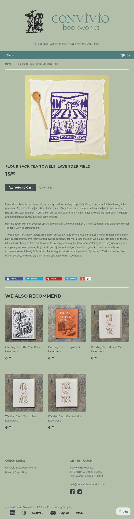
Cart (128, 55)
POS (39, 507)
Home (8, 63)
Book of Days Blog (16, 472)
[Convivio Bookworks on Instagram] (80, 493)
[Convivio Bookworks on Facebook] (72, 493)
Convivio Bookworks (23, 507)
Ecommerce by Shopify (59, 507)
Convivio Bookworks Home (20, 467)
